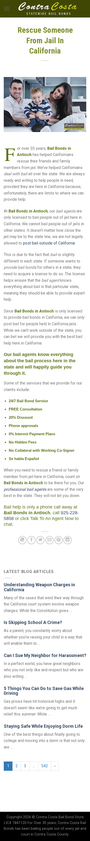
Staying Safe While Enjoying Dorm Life (43, 726)
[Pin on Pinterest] (58, 540)
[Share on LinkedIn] (68, 540)
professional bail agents (25, 489)
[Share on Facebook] (31, 540)
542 (44, 766)
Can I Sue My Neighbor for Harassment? (45, 655)
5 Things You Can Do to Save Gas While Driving (44, 691)
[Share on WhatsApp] (22, 540)
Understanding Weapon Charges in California (39, 587)
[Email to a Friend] (50, 540)
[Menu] (7, 8)
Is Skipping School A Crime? (33, 622)
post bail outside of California (49, 243)
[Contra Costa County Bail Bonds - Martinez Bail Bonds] (48, 9)
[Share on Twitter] (40, 540)
